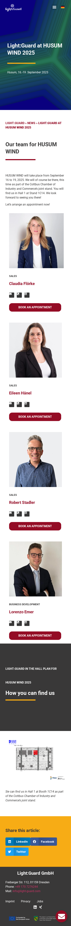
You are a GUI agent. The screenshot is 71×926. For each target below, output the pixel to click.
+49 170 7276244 (26, 886)
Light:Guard (14, 123)
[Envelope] (11, 295)
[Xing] (40, 907)
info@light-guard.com (26, 891)
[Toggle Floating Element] (61, 916)
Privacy (25, 901)
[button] (54, 7)
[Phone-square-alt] (19, 295)
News (31, 123)
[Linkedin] (26, 295)
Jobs (40, 901)
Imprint (10, 901)
